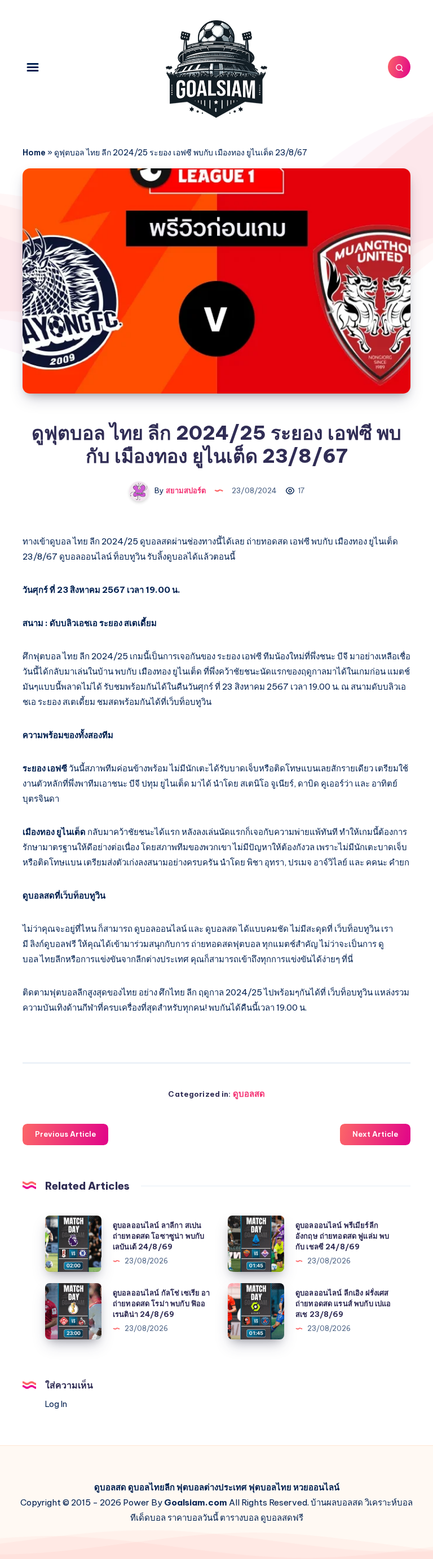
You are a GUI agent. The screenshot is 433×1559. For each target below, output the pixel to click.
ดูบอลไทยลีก (151, 1487)
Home (34, 153)
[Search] (399, 67)
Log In (56, 1404)
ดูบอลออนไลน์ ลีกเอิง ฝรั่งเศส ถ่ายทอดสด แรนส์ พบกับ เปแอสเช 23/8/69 (343, 1303)
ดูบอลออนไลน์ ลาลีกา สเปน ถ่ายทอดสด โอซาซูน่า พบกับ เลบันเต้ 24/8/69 (158, 1236)
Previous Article (65, 1133)
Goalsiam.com (195, 1502)
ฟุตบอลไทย (270, 1487)
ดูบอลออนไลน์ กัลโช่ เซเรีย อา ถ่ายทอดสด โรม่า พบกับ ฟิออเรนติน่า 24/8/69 (161, 1303)
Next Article (375, 1133)
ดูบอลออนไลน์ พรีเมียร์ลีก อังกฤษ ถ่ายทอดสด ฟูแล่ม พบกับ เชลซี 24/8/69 (342, 1236)
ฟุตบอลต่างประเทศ (211, 1487)
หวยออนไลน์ (316, 1487)
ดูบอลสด (249, 1093)
